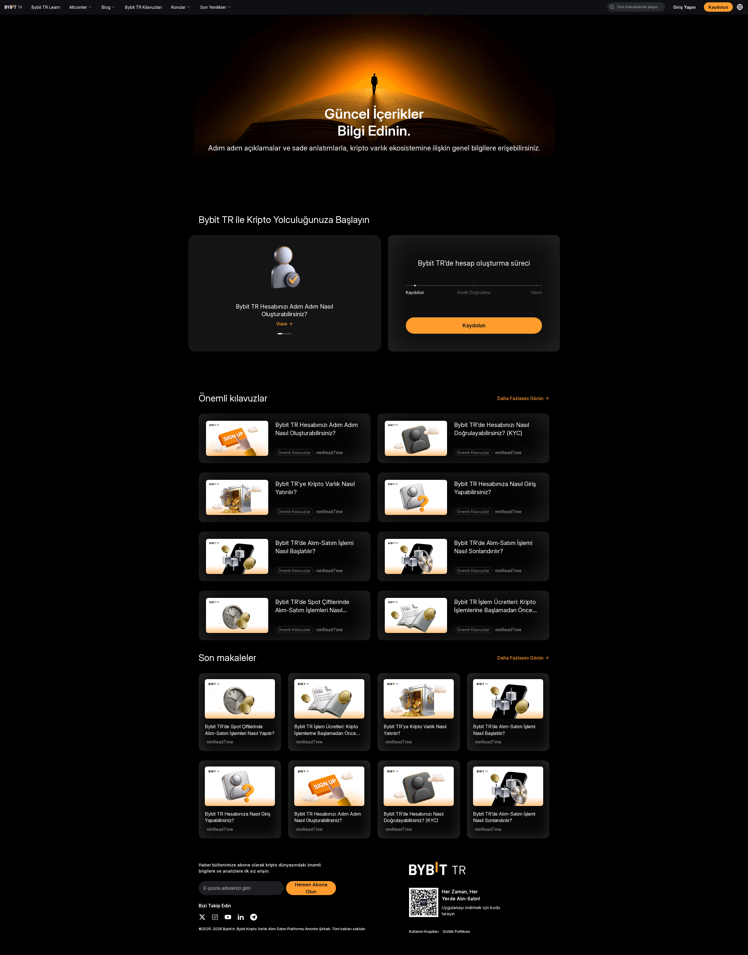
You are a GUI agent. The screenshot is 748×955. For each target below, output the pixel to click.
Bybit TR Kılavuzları (143, 7)
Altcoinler (78, 7)
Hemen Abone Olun (311, 888)
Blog (106, 7)
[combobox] (636, 7)
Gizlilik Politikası (456, 931)
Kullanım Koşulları (424, 931)
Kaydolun (474, 325)
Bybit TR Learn (46, 7)
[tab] (280, 333)
